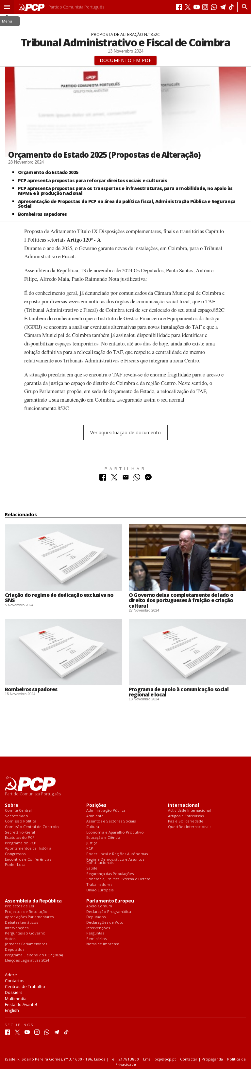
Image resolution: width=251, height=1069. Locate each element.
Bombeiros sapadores (42, 214)
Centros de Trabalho (25, 986)
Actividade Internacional (189, 810)
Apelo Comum (99, 906)
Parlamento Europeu (110, 901)
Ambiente (95, 816)
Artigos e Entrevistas (186, 816)
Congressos (15, 854)
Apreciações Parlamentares (29, 917)
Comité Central (18, 810)
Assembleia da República (33, 901)
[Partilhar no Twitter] (114, 479)
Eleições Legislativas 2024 (27, 960)
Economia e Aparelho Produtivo (115, 832)
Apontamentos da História (28, 848)
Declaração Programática (108, 912)
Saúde (91, 868)
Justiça (91, 843)
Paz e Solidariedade (185, 821)
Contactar (188, 1059)
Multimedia (15, 998)
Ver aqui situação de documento (125, 432)
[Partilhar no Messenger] (148, 479)
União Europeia (100, 890)
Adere (11, 975)
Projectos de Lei (19, 906)
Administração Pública (106, 810)
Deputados (14, 949)
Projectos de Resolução (26, 912)
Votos (10, 939)
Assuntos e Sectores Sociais (111, 821)
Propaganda (212, 1059)
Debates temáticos (21, 922)
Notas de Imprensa (103, 944)
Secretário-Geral (20, 832)
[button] (7, 7)
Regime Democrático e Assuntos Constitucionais (115, 861)
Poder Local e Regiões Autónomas (117, 854)
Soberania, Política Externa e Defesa (118, 879)
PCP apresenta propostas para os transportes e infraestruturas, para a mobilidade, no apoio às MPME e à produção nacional (125, 190)
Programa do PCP (20, 843)
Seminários (96, 939)
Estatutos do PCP (20, 837)
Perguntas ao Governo (25, 933)
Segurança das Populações (110, 874)
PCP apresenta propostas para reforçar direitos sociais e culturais (92, 180)
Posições (96, 805)
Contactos (15, 980)
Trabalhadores (99, 884)
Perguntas (95, 933)
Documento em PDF (126, 60)
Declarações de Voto (105, 922)
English (12, 1010)
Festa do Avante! (21, 1004)
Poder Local (15, 865)
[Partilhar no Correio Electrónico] (125, 479)
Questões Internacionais (189, 827)
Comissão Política (20, 821)
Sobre (11, 805)
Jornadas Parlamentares (26, 944)
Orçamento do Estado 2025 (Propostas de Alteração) (104, 154)
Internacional (183, 805)
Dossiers (14, 992)
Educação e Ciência (103, 837)
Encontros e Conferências (28, 859)
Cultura (92, 827)
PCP (89, 848)
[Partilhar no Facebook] (102, 479)
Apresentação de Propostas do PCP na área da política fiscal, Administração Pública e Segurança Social (127, 203)
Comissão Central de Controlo (32, 827)
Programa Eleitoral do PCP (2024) (34, 955)
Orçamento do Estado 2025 (48, 172)
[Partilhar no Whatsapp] (136, 479)
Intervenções (16, 928)
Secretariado (16, 816)
